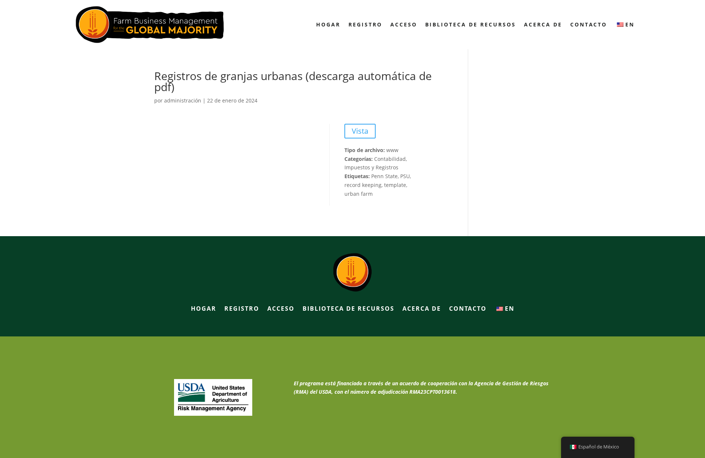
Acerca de (543, 24)
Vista (360, 131)
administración (182, 100)
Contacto (588, 24)
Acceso (403, 24)
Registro (365, 24)
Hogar (328, 24)
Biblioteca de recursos (470, 24)
